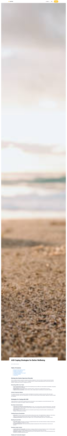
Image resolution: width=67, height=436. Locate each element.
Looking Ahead (15, 375)
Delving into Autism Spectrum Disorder (19, 369)
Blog (51, 1)
